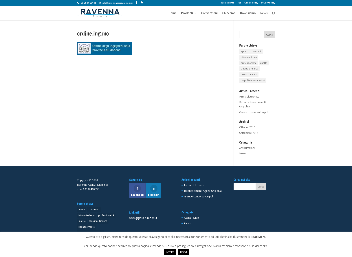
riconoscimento (249, 74)
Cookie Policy (251, 3)
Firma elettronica (249, 96)
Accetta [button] (170, 252)
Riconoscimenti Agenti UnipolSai (203, 190)
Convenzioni (209, 13)
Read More (258, 236)
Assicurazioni (247, 148)
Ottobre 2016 (247, 127)
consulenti (256, 51)
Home (173, 13)
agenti (244, 51)
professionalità (248, 63)
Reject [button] (183, 252)
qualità (263, 63)
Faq (239, 3)
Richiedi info (227, 3)
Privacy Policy (268, 3)
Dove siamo (248, 13)
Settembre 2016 (248, 133)
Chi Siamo (229, 13)
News (264, 13)
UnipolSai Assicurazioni (253, 80)
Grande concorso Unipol (253, 112)
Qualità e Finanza (249, 68)
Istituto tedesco (249, 57)
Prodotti (187, 13)
